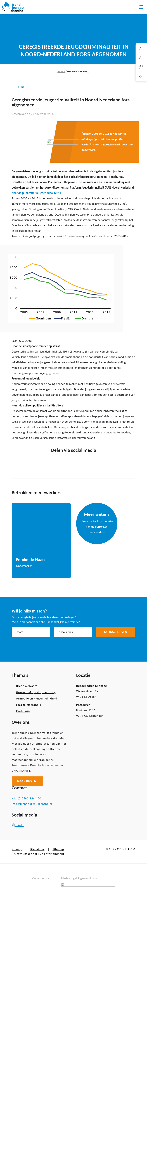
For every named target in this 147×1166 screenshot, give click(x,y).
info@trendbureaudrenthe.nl (32, 804)
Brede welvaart (26, 686)
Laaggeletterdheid (28, 705)
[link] (141, 48)
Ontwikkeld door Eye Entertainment (39, 854)
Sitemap (58, 849)
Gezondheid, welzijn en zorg (35, 692)
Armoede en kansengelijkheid (36, 698)
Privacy (17, 849)
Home (61, 71)
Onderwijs (23, 711)
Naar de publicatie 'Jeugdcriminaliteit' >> (37, 193)
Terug (23, 87)
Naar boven (26, 781)
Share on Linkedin (79, 462)
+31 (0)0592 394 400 (26, 798)
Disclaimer (37, 849)
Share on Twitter (67, 462)
